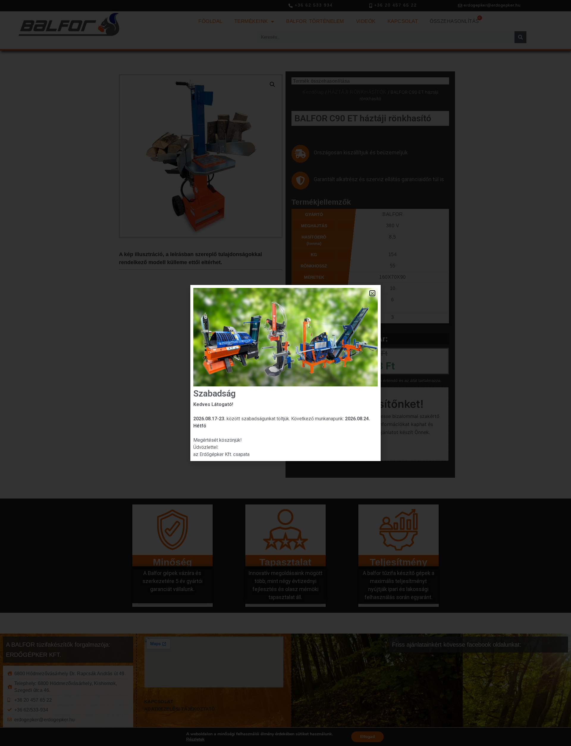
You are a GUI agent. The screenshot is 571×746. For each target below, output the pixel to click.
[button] (372, 293)
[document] (285, 373)
